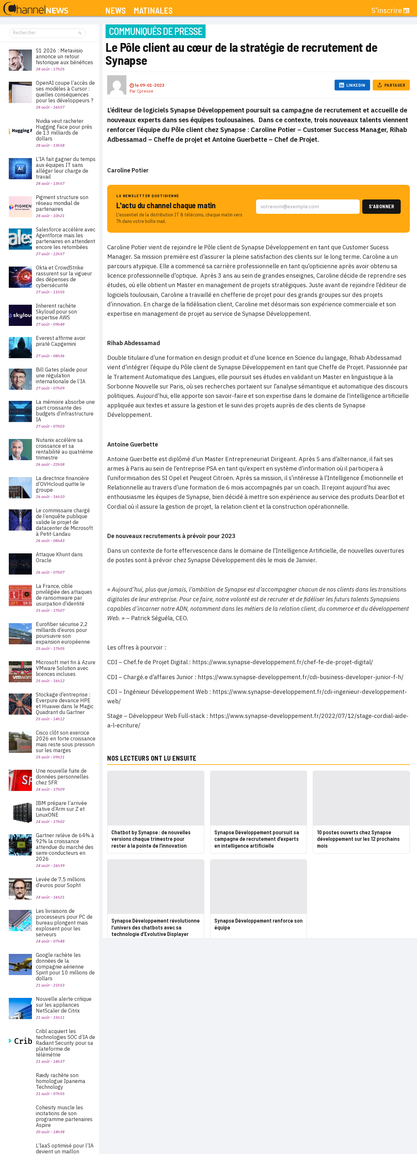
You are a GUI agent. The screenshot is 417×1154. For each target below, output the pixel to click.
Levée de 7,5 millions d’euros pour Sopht (60, 882)
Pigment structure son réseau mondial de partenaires (62, 203)
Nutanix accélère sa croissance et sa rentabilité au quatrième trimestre (64, 449)
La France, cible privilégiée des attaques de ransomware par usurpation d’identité (64, 595)
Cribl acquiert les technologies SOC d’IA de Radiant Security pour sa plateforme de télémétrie (65, 1043)
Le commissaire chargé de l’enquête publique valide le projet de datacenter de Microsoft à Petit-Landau (64, 522)
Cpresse (145, 91)
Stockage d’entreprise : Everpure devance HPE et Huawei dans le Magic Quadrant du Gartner (64, 703)
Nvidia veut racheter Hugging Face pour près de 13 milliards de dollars (64, 130)
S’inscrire (386, 10)
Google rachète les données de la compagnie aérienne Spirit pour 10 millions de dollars (65, 967)
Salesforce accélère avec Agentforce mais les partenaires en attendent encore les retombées (65, 238)
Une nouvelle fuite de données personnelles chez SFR (62, 776)
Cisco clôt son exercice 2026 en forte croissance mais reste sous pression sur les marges (65, 741)
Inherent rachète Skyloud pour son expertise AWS (56, 311)
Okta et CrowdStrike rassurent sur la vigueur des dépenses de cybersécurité (64, 276)
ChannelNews (35, 9)
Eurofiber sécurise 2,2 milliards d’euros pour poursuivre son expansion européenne (63, 633)
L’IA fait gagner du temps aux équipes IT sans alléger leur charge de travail (65, 168)
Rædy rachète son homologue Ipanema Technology (60, 1081)
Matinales (153, 10)
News (115, 10)
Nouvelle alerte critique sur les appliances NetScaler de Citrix (64, 1005)
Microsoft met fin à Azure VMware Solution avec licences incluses (65, 668)
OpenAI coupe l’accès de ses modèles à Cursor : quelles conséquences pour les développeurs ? (65, 92)
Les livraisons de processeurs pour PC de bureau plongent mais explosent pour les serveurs (64, 923)
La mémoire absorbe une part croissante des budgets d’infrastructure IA (65, 411)
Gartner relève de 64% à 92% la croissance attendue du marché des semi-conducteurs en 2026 (65, 847)
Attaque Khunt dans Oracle (59, 557)
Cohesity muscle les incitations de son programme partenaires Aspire (64, 1116)
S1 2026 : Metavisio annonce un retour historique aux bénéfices (64, 56)
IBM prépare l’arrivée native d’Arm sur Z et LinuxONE (61, 809)
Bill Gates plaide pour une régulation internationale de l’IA (61, 375)
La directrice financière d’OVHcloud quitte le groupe (62, 484)
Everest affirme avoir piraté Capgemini (60, 341)
